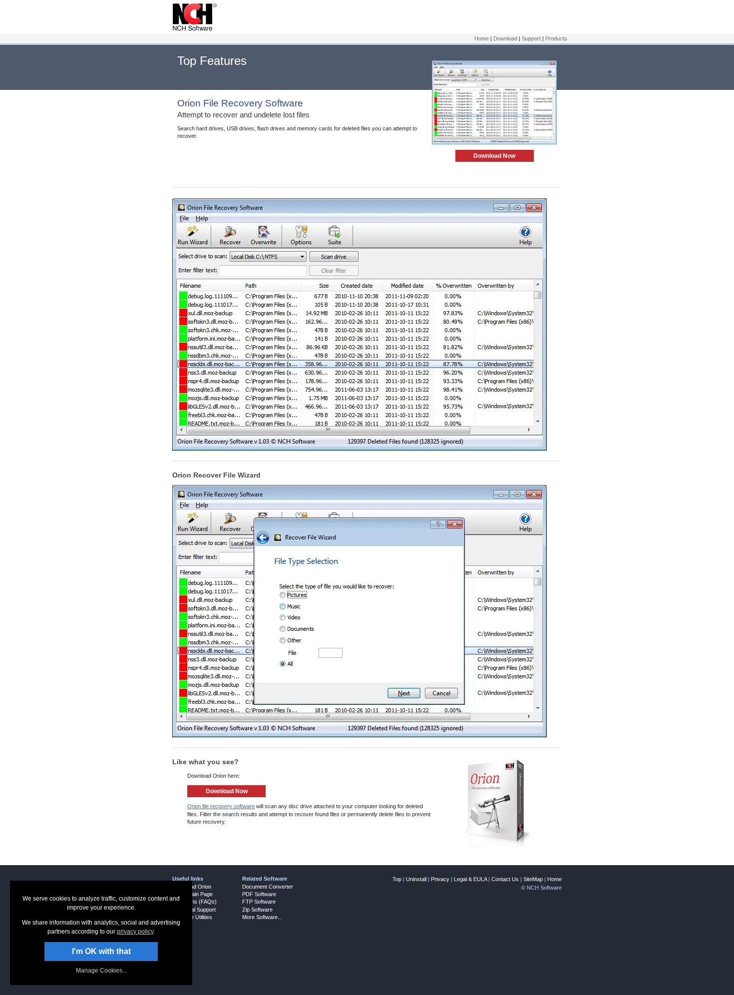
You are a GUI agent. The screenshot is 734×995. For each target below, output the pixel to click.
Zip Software (257, 910)
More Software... (262, 917)
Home (481, 38)
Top (396, 879)
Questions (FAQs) (194, 902)
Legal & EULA (470, 879)
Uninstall (416, 879)
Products (556, 38)
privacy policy (135, 931)
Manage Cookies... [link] (101, 970)
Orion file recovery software (221, 806)
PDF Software (259, 894)
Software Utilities (192, 917)
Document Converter (267, 887)
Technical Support (194, 910)
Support (531, 38)
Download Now (494, 155)
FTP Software (259, 902)
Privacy (440, 879)
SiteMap (533, 879)
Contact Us (505, 879)
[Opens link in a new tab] (192, 29)
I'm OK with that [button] (101, 951)
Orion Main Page (192, 894)
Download (505, 38)
